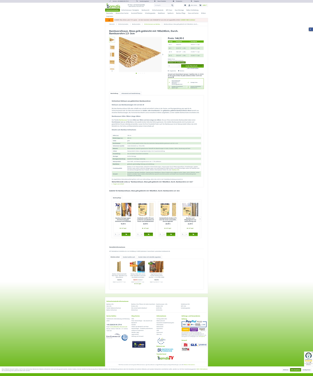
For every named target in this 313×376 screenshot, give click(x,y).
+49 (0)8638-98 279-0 (114, 325)
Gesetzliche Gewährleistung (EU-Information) (165, 323)
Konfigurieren (306, 370)
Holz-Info (108, 306)
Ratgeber (196, 1)
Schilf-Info (159, 308)
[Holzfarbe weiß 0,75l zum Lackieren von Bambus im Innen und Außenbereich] (145, 209)
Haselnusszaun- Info (161, 304)
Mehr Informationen (202, 369)
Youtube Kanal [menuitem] (161, 354)
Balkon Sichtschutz (111, 310)
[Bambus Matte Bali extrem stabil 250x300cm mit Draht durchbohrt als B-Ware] (138, 266)
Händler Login (135, 332)
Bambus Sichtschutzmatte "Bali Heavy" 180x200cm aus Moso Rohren (119, 275)
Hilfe (132, 319)
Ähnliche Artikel (115, 257)
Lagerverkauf (135, 334)
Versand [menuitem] (184, 340)
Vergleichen (172, 71)
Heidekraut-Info (185, 304)
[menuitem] (164, 5)
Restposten (179, 1)
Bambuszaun (123, 120)
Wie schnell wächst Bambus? (139, 308)
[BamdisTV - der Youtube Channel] (165, 357)
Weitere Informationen (189, 364)
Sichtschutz (159, 310)
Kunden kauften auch (129, 257)
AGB (157, 330)
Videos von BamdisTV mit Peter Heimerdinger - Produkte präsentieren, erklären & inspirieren (142, 328)
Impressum (159, 332)
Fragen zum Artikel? (118, 184)
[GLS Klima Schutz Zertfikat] (138, 344)
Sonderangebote (144, 1)
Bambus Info (175, 170)
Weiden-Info (159, 306)
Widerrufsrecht (160, 320)
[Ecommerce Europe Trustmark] (161, 341)
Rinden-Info (134, 306)
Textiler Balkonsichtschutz (113, 308)
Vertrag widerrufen (161, 319)
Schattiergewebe (185, 308)
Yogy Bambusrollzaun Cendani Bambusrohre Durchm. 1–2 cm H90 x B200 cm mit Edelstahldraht (156, 275)
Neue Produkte (162, 1)
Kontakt (133, 324)
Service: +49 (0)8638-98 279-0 (121, 1)
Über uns (159, 334)
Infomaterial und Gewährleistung (130, 93)
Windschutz (134, 310)
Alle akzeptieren (295, 370)
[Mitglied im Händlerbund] (125, 337)
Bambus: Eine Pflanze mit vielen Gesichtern (143, 304)
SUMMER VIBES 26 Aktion (187, 20)
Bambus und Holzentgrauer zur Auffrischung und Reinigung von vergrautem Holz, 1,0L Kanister (190, 219)
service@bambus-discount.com (118, 327)
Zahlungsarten (202, 336)
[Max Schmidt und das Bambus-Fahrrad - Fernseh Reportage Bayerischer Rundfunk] (165, 350)
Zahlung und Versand (137, 336)
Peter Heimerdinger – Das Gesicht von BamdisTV (141, 321)
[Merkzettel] (185, 5)
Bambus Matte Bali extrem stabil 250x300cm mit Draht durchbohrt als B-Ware (137, 275)
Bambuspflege (117, 198)
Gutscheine (159, 328)
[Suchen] (172, 5)
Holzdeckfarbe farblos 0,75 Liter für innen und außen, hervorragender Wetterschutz (168, 219)
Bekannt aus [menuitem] (160, 346)
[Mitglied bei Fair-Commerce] (113, 336)
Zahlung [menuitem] (184, 319)
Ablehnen (285, 370)
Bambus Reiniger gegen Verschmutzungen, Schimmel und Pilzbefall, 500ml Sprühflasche (123, 219)
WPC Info (183, 306)
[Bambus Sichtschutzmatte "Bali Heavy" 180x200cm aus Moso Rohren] (119, 266)
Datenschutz (159, 326)
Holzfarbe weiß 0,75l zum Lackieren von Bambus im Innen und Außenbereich (145, 219)
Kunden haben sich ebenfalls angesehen (149, 257)
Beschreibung (114, 93)
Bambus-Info (109, 304)
